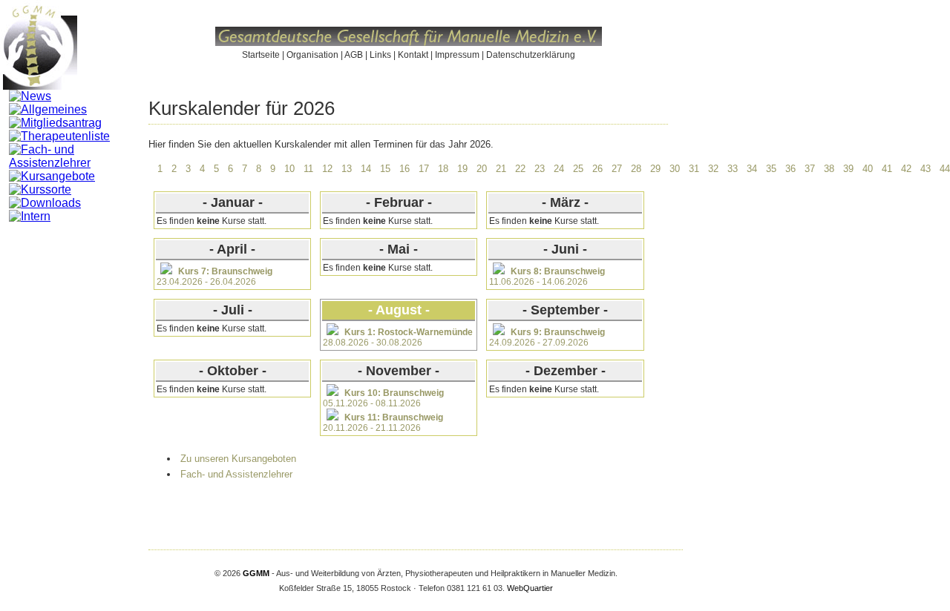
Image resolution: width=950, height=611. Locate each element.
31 (694, 168)
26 (597, 168)
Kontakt (413, 55)
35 (771, 168)
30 (674, 168)
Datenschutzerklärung (530, 55)
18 (443, 168)
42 (906, 168)
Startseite (261, 55)
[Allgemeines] (48, 109)
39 (848, 168)
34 (752, 168)
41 (887, 168)
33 (732, 168)
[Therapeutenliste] (59, 136)
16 (404, 168)
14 (366, 168)
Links (380, 55)
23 (539, 168)
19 (462, 168)
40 (867, 168)
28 (636, 168)
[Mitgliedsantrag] (55, 122)
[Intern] (29, 216)
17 (424, 168)
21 (501, 168)
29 (655, 168)
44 (945, 168)
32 (713, 168)
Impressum (457, 55)
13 (346, 168)
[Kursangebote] (52, 176)
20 (481, 168)
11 (308, 168)
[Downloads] (45, 202)
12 (327, 168)
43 (925, 168)
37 (810, 168)
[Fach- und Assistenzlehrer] (78, 162)
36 (790, 168)
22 (520, 168)
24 (559, 168)
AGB (353, 55)
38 (829, 168)
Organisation (312, 55)
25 (578, 168)
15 (385, 168)
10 (289, 168)
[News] (30, 96)
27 (617, 168)
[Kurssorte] (40, 189)
